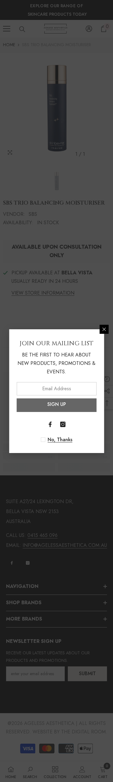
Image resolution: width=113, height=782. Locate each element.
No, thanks (60, 439)
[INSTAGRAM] (63, 424)
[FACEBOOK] (50, 424)
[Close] (103, 329)
